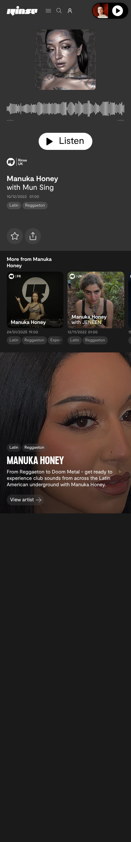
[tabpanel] (65, 110)
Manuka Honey (32, 178)
